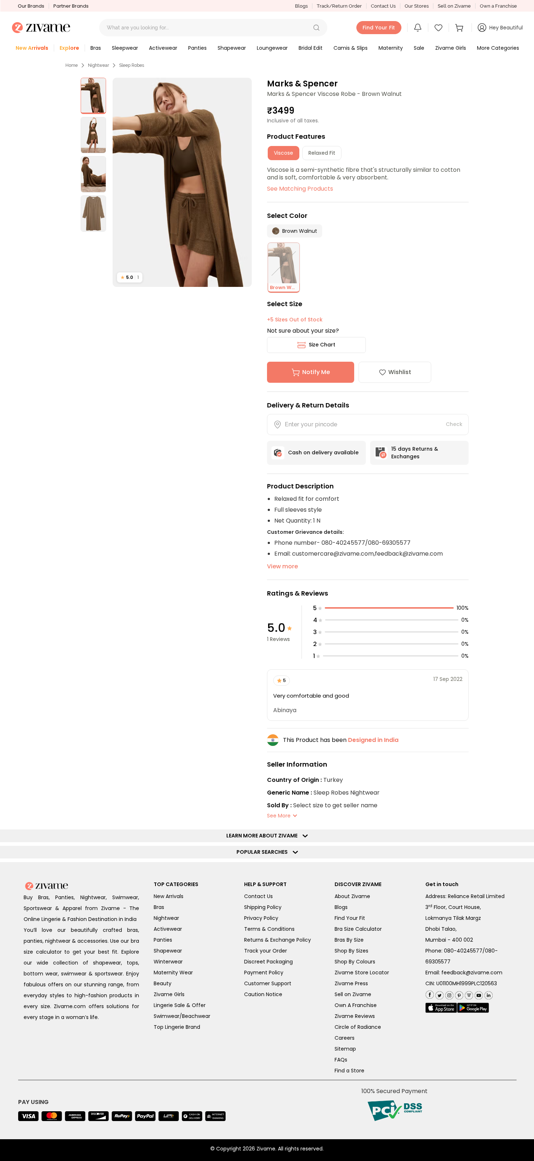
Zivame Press (351, 983)
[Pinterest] (458, 994)
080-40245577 (463, 950)
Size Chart (322, 344)
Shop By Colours (355, 961)
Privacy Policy (261, 918)
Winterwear (168, 961)
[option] (93, 96)
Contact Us (383, 6)
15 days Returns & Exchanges (414, 452)
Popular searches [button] (263, 852)
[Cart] (460, 27)
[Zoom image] (182, 182)
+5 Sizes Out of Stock (295, 319)
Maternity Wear (173, 972)
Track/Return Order (339, 6)
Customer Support (267, 983)
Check (454, 424)
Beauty (162, 983)
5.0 (130, 277)
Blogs (301, 6)
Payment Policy (263, 972)
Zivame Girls (169, 994)
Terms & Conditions (269, 929)
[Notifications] (417, 27)
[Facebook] (429, 994)
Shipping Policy (263, 907)
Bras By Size (349, 939)
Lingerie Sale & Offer (180, 1005)
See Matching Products (300, 188)
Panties (163, 939)
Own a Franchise (498, 6)
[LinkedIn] (488, 994)
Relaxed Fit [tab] (321, 153)
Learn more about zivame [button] (263, 835)
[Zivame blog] (468, 994)
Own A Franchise (356, 1005)
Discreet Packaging (268, 961)
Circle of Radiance (358, 1027)
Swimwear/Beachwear (182, 1016)
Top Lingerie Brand (177, 1027)
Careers (345, 1038)
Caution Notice (263, 994)
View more (282, 566)
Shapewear (168, 950)
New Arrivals (168, 896)
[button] (316, 27)
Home (71, 65)
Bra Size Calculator (358, 929)
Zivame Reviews (355, 1016)
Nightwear (98, 65)
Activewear (168, 929)
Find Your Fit (350, 918)
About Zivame (352, 896)
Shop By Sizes (351, 950)
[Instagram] (448, 994)
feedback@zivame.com (471, 972)
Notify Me (316, 372)
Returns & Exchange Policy (277, 939)
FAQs (341, 1059)
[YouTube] (478, 994)
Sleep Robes (131, 65)
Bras (159, 907)
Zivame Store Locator (362, 972)
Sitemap (345, 1048)
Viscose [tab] (283, 153)
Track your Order (265, 950)
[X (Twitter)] (439, 994)
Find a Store (349, 1070)
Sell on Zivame (454, 6)
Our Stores (417, 6)
